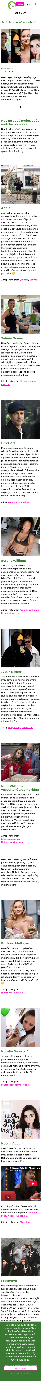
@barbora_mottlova (12, 992)
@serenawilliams (29, 609)
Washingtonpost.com (19, 501)
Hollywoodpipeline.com (20, 727)
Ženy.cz (33, 279)
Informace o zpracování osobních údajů (12, 1365)
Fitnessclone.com (10, 613)
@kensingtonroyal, (11, 839)
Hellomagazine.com (12, 842)
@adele (24, 279)
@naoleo (25, 1222)
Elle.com (5, 384)
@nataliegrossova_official (15, 1084)
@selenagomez (28, 381)
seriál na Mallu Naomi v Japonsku (19, 1214)
